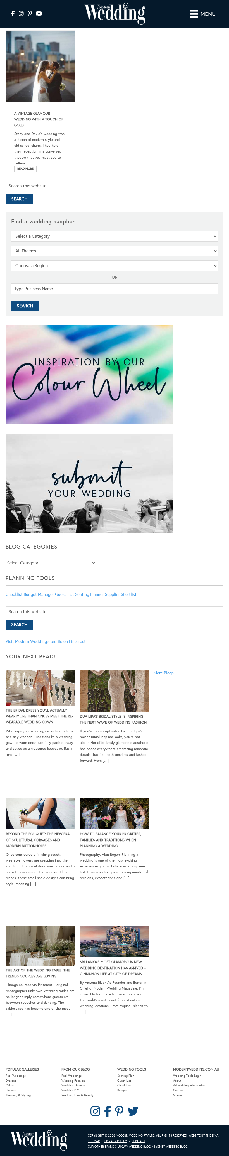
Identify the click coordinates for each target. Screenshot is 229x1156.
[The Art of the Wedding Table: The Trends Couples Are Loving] (40, 947)
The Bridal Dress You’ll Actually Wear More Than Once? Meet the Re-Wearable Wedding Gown (39, 716)
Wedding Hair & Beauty (77, 1095)
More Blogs (164, 672)
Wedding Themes (73, 1085)
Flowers (11, 1090)
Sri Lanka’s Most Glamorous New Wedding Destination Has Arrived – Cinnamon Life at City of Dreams (113, 968)
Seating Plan (125, 1076)
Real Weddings (16, 1076)
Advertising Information (189, 1085)
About (177, 1081)
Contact (178, 1090)
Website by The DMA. (204, 1135)
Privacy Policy (115, 1141)
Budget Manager (39, 594)
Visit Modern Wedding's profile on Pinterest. (46, 641)
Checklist (14, 594)
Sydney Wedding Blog (171, 1146)
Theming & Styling (18, 1095)
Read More (25, 169)
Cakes (10, 1085)
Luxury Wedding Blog (134, 1146)
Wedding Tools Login (187, 1076)
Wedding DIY (70, 1090)
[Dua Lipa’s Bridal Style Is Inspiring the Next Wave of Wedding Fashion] (114, 692)
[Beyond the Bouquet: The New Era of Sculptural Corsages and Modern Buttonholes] (40, 814)
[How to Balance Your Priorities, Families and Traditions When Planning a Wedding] (114, 814)
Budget (122, 1090)
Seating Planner (89, 594)
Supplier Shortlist (121, 594)
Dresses (11, 1081)
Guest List (64, 594)
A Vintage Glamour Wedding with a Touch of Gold (38, 119)
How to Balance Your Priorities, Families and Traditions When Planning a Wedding (110, 840)
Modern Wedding (38, 1140)
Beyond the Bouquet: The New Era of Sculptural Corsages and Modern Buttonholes (38, 840)
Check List (124, 1085)
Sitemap (178, 1095)
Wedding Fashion (73, 1081)
